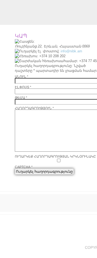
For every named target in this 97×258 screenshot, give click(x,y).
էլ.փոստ (23, 87)
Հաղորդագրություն (34, 108)
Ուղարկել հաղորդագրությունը (44, 171)
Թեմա (21, 98)
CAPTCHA (24, 167)
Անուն (21, 77)
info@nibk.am (71, 51)
